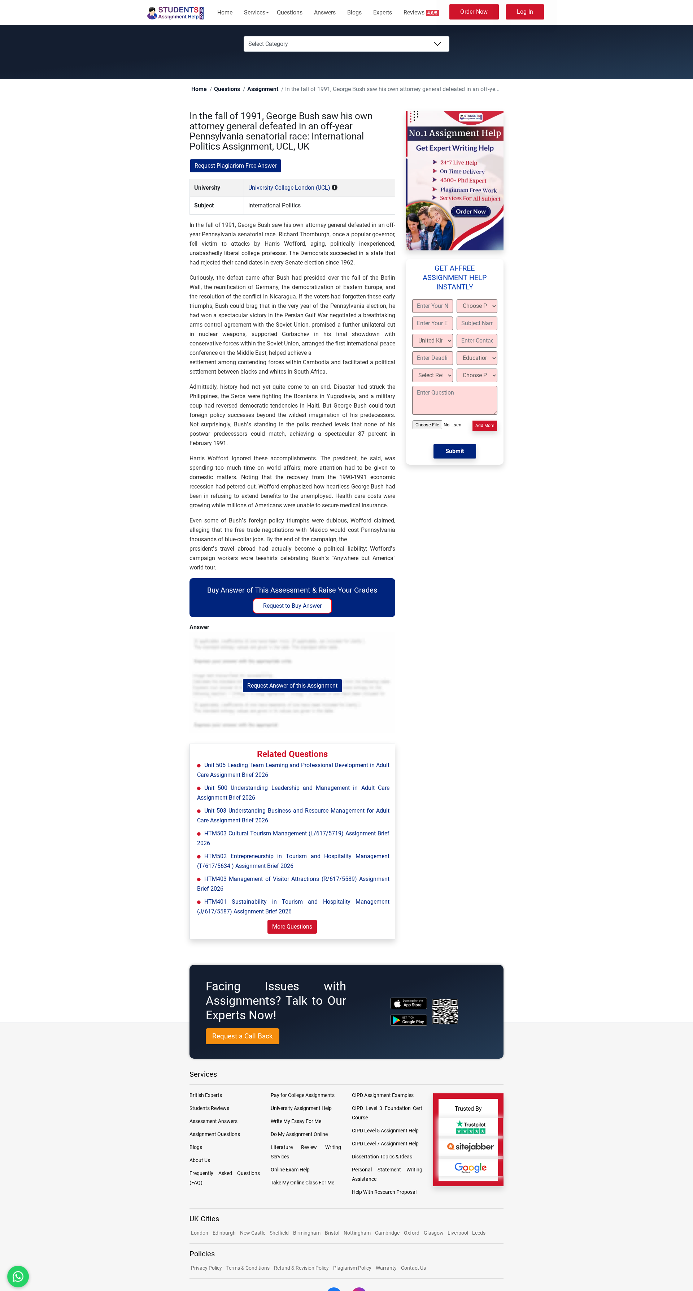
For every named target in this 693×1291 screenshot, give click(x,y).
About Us (199, 1160)
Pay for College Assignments (303, 1095)
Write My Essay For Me (296, 1121)
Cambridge (387, 1233)
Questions (289, 12)
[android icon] (409, 1020)
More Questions (292, 927)
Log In (525, 11)
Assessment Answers (213, 1121)
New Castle (252, 1233)
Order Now (474, 11)
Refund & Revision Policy (301, 1268)
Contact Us (413, 1268)
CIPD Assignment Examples (383, 1095)
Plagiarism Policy (352, 1268)
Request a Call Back (242, 1036)
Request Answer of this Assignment (292, 686)
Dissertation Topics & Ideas (382, 1157)
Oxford (411, 1233)
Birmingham (307, 1233)
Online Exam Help (290, 1170)
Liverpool (458, 1233)
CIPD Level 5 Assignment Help (385, 1131)
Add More (484, 426)
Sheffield (279, 1233)
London (199, 1233)
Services (254, 12)
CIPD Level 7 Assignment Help (385, 1144)
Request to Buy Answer (292, 606)
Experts (382, 12)
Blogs (354, 12)
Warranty (386, 1268)
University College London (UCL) (289, 188)
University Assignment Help (301, 1108)
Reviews (421, 12)
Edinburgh (224, 1233)
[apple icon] (409, 1003)
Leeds (478, 1233)
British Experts (205, 1095)
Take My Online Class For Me (302, 1183)
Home (224, 12)
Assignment (251, 89)
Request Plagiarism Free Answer (235, 166)
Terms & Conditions (248, 1268)
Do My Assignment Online (299, 1134)
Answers (325, 12)
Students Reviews (209, 1108)
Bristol (332, 1233)
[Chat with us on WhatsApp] (18, 1276)
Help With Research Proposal (384, 1192)
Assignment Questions (214, 1134)
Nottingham (357, 1233)
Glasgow (434, 1233)
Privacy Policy (206, 1268)
